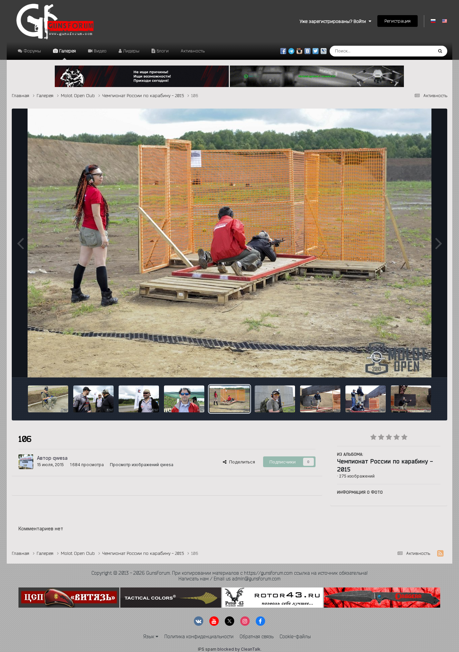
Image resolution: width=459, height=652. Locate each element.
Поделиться (240, 461)
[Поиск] (440, 51)
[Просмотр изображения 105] (184, 398)
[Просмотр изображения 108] (320, 398)
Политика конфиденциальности (199, 636)
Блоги (162, 50)
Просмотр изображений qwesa (141, 464)
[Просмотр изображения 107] (275, 398)
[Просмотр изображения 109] (365, 398)
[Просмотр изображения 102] (48, 398)
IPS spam (207, 649)
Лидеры (130, 50)
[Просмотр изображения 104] (139, 398)
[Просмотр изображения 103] (93, 398)
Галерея (67, 50)
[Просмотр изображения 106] (229, 398)
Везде (417, 50)
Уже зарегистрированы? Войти (334, 21)
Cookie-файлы (295, 636)
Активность (193, 50)
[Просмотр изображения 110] (411, 398)
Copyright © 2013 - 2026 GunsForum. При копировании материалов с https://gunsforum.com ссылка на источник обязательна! (229, 573)
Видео (99, 50)
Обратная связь (257, 636)
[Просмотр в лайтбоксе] (229, 243)
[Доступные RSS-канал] (440, 553)
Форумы (31, 50)
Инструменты (418, 365)
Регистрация (397, 20)
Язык (149, 636)
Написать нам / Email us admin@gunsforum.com (229, 578)
